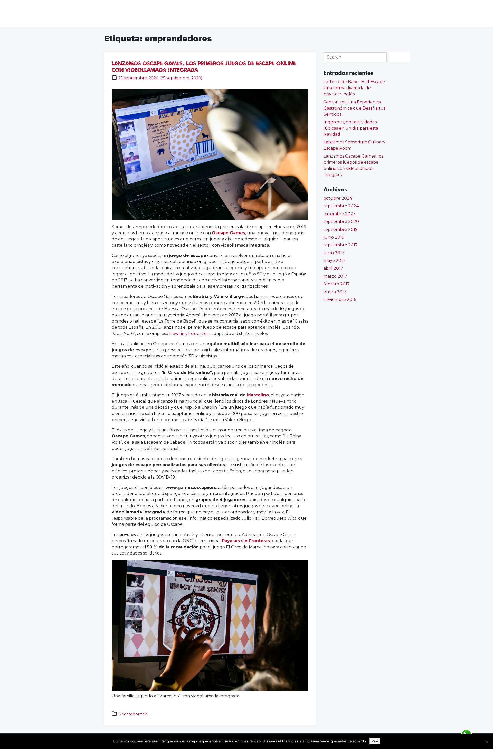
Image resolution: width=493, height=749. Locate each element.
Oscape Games (228, 232)
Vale (375, 741)
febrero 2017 (337, 283)
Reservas (444, 13)
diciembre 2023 (340, 213)
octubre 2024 (338, 198)
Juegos (416, 13)
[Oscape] (24, 13)
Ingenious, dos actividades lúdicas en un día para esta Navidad (351, 128)
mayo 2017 (334, 260)
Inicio (392, 13)
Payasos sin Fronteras (246, 540)
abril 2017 (333, 268)
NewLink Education (189, 333)
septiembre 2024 (341, 205)
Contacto (475, 13)
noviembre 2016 (340, 299)
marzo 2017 (335, 276)
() (160, 77)
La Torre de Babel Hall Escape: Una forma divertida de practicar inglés (355, 87)
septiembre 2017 (341, 244)
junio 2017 (334, 252)
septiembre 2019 (341, 229)
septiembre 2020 (341, 221)
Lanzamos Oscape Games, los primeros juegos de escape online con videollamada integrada (204, 66)
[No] (486, 741)
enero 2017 (335, 291)
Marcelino (258, 395)
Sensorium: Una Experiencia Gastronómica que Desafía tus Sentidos (354, 108)
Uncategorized (132, 714)
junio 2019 (334, 237)
